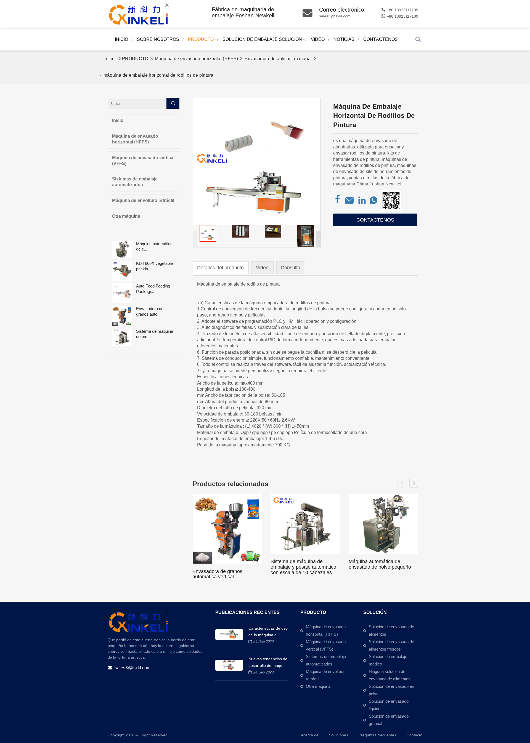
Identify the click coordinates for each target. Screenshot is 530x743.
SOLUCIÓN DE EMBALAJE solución (262, 39)
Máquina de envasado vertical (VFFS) (143, 160)
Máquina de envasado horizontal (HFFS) (196, 58)
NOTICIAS (343, 39)
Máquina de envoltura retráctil (143, 200)
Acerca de (310, 735)
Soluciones (338, 735)
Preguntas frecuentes (377, 735)
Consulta (290, 267)
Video (262, 267)
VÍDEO (318, 39)
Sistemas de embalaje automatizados (135, 182)
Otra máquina (126, 216)
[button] (318, 239)
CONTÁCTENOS (380, 39)
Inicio (121, 39)
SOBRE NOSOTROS (158, 39)
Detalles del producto (220, 267)
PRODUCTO (201, 39)
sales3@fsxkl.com (335, 16)
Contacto (414, 735)
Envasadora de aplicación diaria (278, 58)
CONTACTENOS (375, 220)
